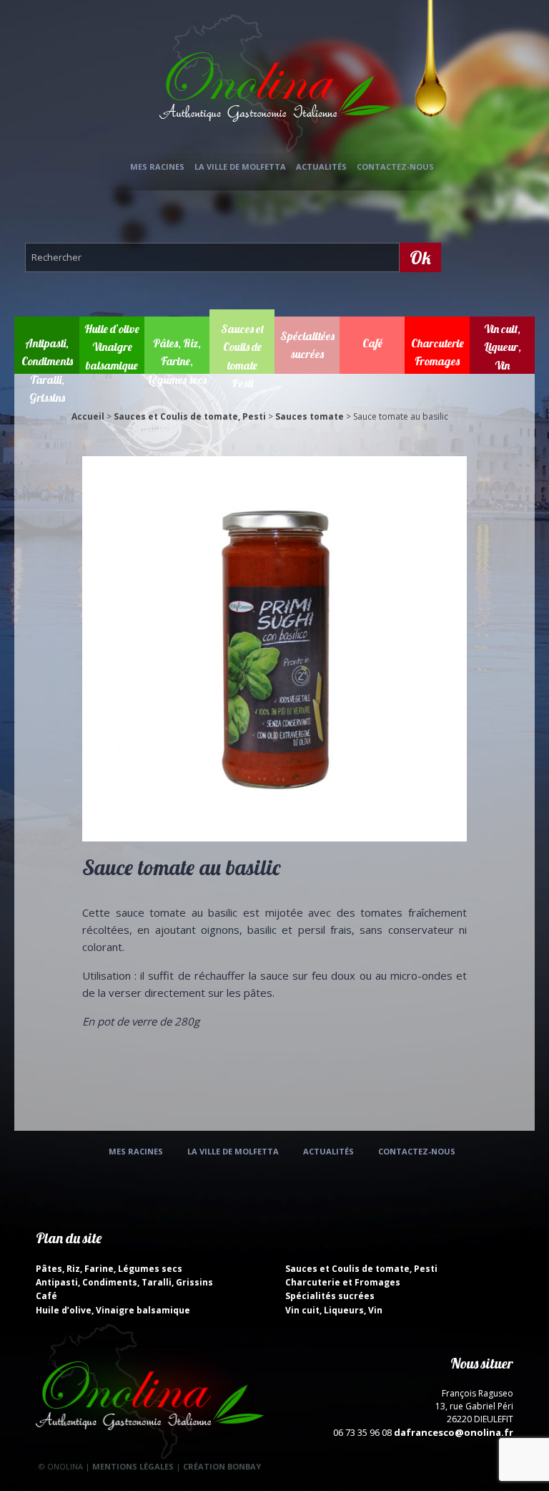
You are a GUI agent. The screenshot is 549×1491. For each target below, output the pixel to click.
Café (372, 343)
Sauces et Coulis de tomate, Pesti (190, 416)
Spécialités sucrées (330, 1296)
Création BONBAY (222, 1466)
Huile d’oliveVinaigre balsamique (111, 347)
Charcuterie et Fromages (342, 1282)
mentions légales (133, 1466)
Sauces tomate (309, 416)
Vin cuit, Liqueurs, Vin (333, 1310)
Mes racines (157, 166)
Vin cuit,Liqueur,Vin (502, 347)
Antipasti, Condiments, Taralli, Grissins (124, 1282)
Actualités (321, 166)
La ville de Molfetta (240, 166)
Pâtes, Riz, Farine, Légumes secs (177, 361)
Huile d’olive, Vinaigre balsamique (113, 1310)
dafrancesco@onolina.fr (453, 1432)
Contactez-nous (395, 166)
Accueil (87, 416)
